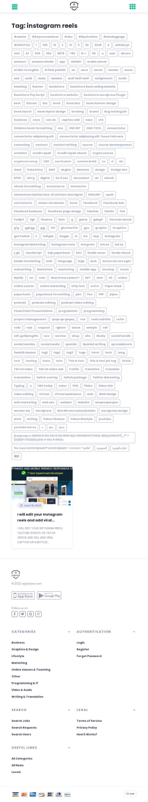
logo (81, 261)
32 (87, 45)
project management (30, 319)
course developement (115, 145)
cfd (100, 120)
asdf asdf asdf (78, 78)
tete (59, 361)
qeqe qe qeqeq (63, 319)
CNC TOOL (93, 128)
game (83, 219)
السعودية (102, 448)
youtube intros (25, 427)
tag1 (44, 352)
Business (18, 642)
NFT (88, 278)
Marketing (19, 663)
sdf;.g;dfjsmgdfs (26, 336)
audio (122, 78)
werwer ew (22, 411)
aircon (125, 53)
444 (17, 53)
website (83, 402)
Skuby (100, 336)
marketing (66, 269)
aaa (112, 53)
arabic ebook (97, 62)
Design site (119, 170)
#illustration (88, 37)
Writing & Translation (27, 697)
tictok (126, 361)
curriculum (63, 161)
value (62, 386)
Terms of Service (89, 721)
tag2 (56, 352)
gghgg (29, 228)
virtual (44, 394)
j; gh (17, 253)
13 (54, 45)
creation (20, 153)
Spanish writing (94, 344)
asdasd (56, 78)
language (65, 261)
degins (66, 170)
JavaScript (34, 253)
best (17, 103)
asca (84, 70)
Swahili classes (25, 352)
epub (110, 195)
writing (32, 419)
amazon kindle (43, 62)
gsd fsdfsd (21, 236)
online (122, 278)
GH (53, 228)
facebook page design (64, 211)
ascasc (113, 70)
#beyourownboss (45, 37)
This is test (76, 361)
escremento (23, 203)
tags (82, 352)
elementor (79, 186)
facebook (90, 203)
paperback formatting (53, 294)
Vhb (75, 386)
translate (112, 369)
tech (108, 352)
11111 (45, 45)
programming (94, 311)
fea (122, 211)
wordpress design (114, 411)
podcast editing (44, 303)
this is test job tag (103, 361)
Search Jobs (21, 721)
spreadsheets (121, 344)
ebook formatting (27, 186)
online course (24, 286)
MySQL (19, 278)
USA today (45, 386)
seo (46, 336)
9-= (83, 53)
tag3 (69, 352)
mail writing (22, 269)
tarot (95, 352)
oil (110, 278)
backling (20, 87)
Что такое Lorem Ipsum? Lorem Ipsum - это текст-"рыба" (52, 448)
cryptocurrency (26, 161)
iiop (96, 236)
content (41, 145)
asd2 (28, 78)
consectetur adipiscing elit (34, 136)
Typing (19, 386)
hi (76, 236)
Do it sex (62, 178)
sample (91, 327)
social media (50, 344)
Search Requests (24, 728)
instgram (87, 244)
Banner (37, 87)
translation (22, 377)
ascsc (128, 70)
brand (93, 111)
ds (96, 178)
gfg (16, 228)
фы (51, 427)
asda (41, 78)
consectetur (116, 128)
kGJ (79, 253)
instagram (112, 236)
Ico (85, 236)
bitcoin (31, 103)
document (81, 178)
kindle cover (96, 253)
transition (92, 369)
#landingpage (114, 37)
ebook (109, 178)
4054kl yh (122, 45)
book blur (73, 103)
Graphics (119, 228)
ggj (42, 228)
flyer (61, 219)
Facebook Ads (113, 203)
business (20, 120)
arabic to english (26, 70)
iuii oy (119, 244)
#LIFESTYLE (22, 45)
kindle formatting (27, 261)
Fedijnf (19, 219)
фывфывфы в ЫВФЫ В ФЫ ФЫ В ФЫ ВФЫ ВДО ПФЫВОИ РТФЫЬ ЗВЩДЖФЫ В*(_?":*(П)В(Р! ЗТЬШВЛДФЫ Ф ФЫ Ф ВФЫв (71, 438)
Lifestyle (18, 656)
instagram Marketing (29, 244)
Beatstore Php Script (29, 95)
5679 (60, 53)
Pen (90, 294)
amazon (20, 62)
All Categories (22, 758)
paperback (22, 294)
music (124, 269)
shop (75, 336)
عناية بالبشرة (120, 448)
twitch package (75, 377)
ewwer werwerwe (51, 203)
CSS (46, 161)
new (42, 278)
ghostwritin (69, 228)
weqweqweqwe (106, 402)
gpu (86, 228)
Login (81, 642)
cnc (60, 128)
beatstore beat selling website (93, 87)
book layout (23, 111)
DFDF (17, 178)
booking (77, 111)
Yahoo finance (54, 419)
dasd (17, 170)
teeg (121, 352)
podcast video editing (77, 303)
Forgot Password (89, 656)
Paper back (113, 286)
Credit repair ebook (72, 153)
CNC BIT (75, 128)
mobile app (88, 269)
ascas (98, 70)
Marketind (44, 269)
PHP (101, 294)
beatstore (56, 87)
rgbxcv (61, 327)
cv (103, 161)
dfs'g (30, 178)
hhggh (64, 236)
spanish (71, 344)
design (100, 170)
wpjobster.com (32, 584)
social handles (24, 344)
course (87, 145)
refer (120, 319)
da (121, 161)
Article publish (55, 70)
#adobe (20, 37)
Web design (107, 394)
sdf (105, 327)
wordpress (43, 411)
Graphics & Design (25, 649)
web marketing (25, 402)
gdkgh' (98, 219)
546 (37, 53)
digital (45, 178)
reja (29, 327)
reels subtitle (101, 319)
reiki (17, 327)
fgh (32, 219)
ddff (52, 170)
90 (94, 53)
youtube (104, 419)
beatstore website (64, 95)
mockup (108, 269)
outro (95, 286)
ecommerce (55, 186)
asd (16, 78)
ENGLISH (94, 195)
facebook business (28, 211)
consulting (22, 145)
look (93, 261)
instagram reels (63, 244)
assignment (104, 78)
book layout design (51, 111)
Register (83, 649)
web (90, 394)
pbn (78, 294)
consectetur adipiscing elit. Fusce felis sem (91, 136)
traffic (74, 369)
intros (104, 244)
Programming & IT (25, 683)
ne (31, 278)
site (88, 336)
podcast (20, 303)
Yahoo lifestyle (82, 419)
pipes (114, 294)
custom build (86, 161)
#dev (68, 37)
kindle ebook (121, 253)
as (73, 70)
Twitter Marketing (105, 377)
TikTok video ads (51, 369)
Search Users (21, 734)
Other (16, 676)
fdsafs (109, 211)
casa (88, 120)
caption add (71, 120)
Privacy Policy (87, 728)
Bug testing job (115, 111)
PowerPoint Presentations (33, 311)
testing (31, 361)
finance (46, 219)
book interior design (101, 103)
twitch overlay (47, 377)
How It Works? (87, 734)
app (62, 62)
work (17, 419)
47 (27, 53)
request (44, 327)
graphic (101, 228)
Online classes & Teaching (31, 670)
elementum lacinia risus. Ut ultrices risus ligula (48, 195)
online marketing (53, 286)
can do (51, 120)
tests (46, 361)
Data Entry (35, 170)
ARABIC (76, 62)
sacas (76, 327)
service (60, 336)
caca (36, 120)
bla (45, 103)
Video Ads (105, 386)
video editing (23, 394)
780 (72, 53)
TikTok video (23, 369)
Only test (78, 286)
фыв (62, 427)
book (57, 103)
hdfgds (48, 236)
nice (100, 278)
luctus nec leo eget (117, 261)
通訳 (16, 456)
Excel (73, 203)
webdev (66, 402)
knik (49, 261)
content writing (65, 145)
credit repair (42, 153)
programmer (68, 311)
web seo (48, 402)
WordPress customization (76, 411)
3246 (98, 45)
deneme (83, 170)
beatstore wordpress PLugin (105, 95)
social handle (121, 336)
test (17, 361)
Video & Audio (22, 690)
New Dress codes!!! (65, 278)
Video (88, 386)
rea (82, 319)
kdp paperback (59, 253)
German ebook (120, 219)
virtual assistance (68, 394)
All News (18, 765)
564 (48, 53)
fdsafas (92, 211)
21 (70, 45)
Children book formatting (33, 128)
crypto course (102, 153)
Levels (16, 772)
